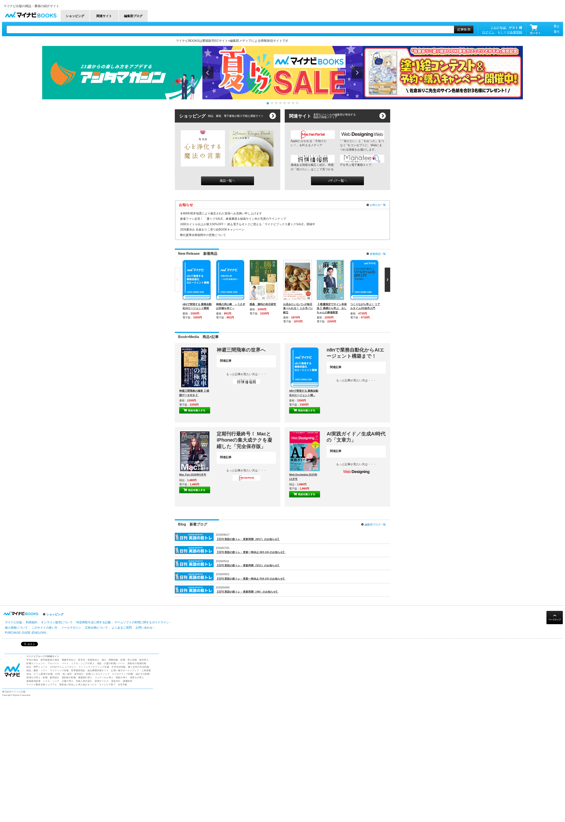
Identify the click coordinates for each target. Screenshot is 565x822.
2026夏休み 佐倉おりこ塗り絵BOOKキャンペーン (212, 229)
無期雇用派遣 (33, 681)
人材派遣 (146, 670)
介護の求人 (67, 681)
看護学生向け (69, 660)
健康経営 (127, 681)
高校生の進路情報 (137, 663)
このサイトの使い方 (44, 627)
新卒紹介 (79, 674)
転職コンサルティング (97, 674)
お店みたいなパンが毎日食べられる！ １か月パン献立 (298, 308)
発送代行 (116, 681)
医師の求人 (122, 677)
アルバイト (53, 663)
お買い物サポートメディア (125, 670)
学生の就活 (32, 660)
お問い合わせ (144, 627)
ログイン (488, 32)
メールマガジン (71, 627)
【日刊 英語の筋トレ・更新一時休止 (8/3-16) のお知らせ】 (251, 552)
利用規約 (31, 622)
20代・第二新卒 (63, 674)
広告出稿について (96, 627)
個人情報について (16, 627)
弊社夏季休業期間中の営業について (203, 235)
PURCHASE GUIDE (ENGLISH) (25, 632)
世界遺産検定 (78, 670)
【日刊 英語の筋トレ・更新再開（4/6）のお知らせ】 (247, 591)
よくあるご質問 (122, 627)
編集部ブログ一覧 (375, 524)
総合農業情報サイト (98, 670)
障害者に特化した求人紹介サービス (78, 684)
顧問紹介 (54, 677)
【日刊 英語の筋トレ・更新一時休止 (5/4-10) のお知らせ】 (251, 578)
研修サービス (102, 681)
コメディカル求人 (104, 677)
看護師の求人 (85, 677)
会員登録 (516, 32)
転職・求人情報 (129, 660)
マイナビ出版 (13, 622)
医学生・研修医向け (88, 660)
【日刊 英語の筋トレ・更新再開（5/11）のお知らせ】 (248, 565)
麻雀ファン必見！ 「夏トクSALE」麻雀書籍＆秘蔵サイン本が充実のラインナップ (233, 218)
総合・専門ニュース (36, 667)
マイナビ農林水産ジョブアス (41, 684)
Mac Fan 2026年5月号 (192, 474)
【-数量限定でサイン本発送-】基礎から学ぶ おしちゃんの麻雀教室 (332, 308)
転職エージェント (35, 663)
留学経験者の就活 (50, 660)
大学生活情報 (118, 667)
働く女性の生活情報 (138, 667)
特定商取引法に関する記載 (93, 622)
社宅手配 (122, 684)
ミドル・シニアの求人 (83, 663)
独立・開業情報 (110, 660)
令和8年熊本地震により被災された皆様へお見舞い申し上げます (221, 213)
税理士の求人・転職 (36, 677)
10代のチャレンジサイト (63, 667)
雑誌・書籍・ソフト (36, 670)
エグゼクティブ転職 (122, 674)
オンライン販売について (57, 622)
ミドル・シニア (51, 681)
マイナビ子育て (107, 684)
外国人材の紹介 (84, 681)
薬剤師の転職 (69, 677)
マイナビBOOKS (31, 13)
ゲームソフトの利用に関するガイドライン (142, 622)
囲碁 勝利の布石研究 (263, 304)
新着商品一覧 (378, 253)
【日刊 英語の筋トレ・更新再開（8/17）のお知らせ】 (248, 539)
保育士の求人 (137, 677)
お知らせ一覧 (378, 204)
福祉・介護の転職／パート (111, 663)
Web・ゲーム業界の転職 (39, 674)
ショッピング (55, 614)
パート (65, 663)
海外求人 (144, 660)
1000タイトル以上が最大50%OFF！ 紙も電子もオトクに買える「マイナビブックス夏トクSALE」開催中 (247, 224)
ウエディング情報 (59, 670)
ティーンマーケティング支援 (94, 667)
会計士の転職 (143, 674)
